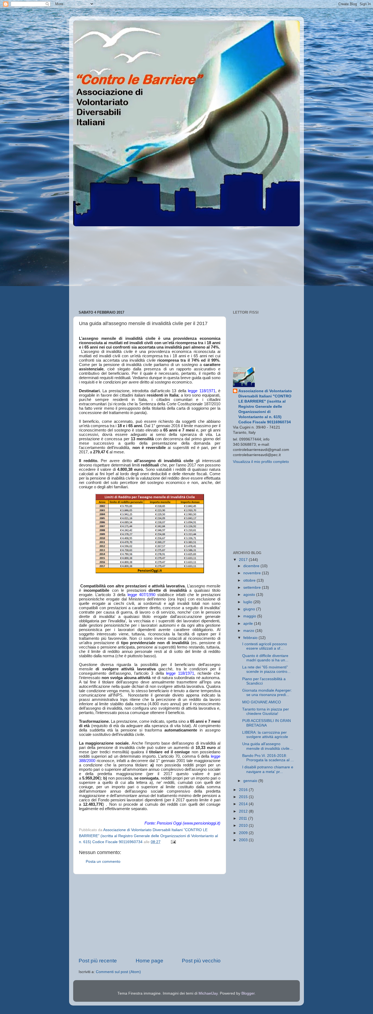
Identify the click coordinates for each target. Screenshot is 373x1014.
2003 (244, 840)
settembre (252, 587)
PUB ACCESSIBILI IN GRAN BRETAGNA (266, 723)
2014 (244, 804)
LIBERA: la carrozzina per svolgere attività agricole (265, 734)
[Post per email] (173, 842)
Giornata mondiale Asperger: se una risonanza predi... (267, 692)
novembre (252, 573)
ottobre (250, 580)
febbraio (251, 638)
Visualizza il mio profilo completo (261, 462)
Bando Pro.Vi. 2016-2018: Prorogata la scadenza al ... (268, 758)
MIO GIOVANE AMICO (261, 702)
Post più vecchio (201, 961)
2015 (244, 797)
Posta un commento (103, 862)
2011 (243, 818)
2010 (244, 825)
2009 (244, 833)
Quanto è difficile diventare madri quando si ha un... (265, 658)
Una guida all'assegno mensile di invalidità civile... (267, 746)
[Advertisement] (186, 266)
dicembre (251, 566)
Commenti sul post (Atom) (118, 972)
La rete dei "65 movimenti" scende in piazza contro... (266, 669)
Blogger (247, 993)
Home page (149, 961)
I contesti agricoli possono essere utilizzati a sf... (264, 646)
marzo (249, 631)
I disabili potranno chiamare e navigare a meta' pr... (267, 769)
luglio (248, 602)
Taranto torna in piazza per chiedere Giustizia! (265, 711)
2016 (244, 790)
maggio (250, 616)
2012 (244, 811)
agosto (249, 595)
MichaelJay (208, 993)
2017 (244, 560)
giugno (249, 609)
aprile (248, 624)
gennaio (250, 781)
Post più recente (98, 961)
